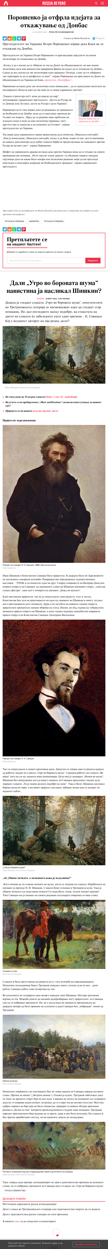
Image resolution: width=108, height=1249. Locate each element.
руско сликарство (15, 1190)
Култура (40, 299)
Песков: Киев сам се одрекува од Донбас (88, 120)
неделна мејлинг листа (45, 411)
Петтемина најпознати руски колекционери (30, 1204)
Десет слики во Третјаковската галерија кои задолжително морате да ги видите (51, 1209)
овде (17, 1221)
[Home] (6, 3)
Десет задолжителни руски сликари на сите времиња (35, 1214)
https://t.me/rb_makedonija (61, 397)
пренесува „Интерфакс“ (58, 80)
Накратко (34, 221)
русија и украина (14, 221)
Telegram (100, 38)
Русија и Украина (53, 221)
